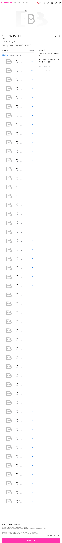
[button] (31, 540)
